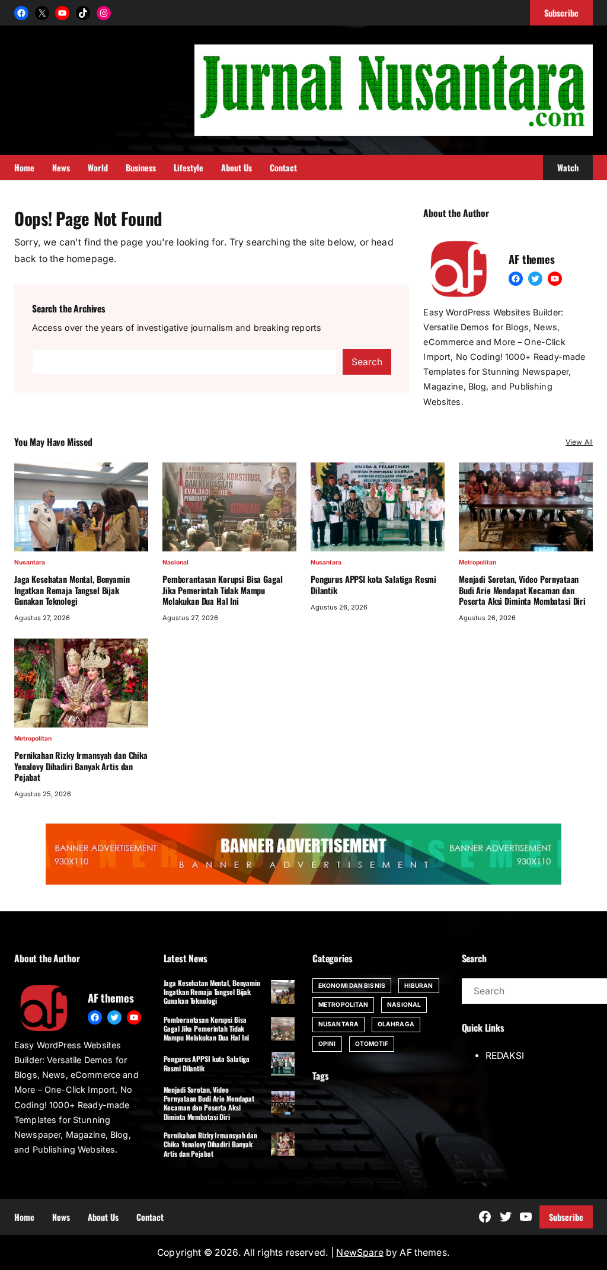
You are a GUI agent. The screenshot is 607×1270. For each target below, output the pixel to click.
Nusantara (29, 562)
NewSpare (359, 1252)
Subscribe (566, 1217)
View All (579, 442)
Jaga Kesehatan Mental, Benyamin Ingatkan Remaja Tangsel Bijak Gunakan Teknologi (72, 590)
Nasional (175, 562)
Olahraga (396, 1024)
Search (367, 362)
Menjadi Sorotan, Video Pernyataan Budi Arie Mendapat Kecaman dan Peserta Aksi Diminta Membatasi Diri (522, 590)
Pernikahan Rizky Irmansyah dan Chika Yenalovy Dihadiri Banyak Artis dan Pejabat (81, 766)
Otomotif (372, 1043)
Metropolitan (477, 562)
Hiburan (418, 985)
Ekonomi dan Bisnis (351, 985)
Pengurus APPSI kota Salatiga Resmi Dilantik (373, 585)
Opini (327, 1043)
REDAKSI (504, 1055)
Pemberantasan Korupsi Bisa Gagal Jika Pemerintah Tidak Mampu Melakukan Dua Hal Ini (222, 590)
